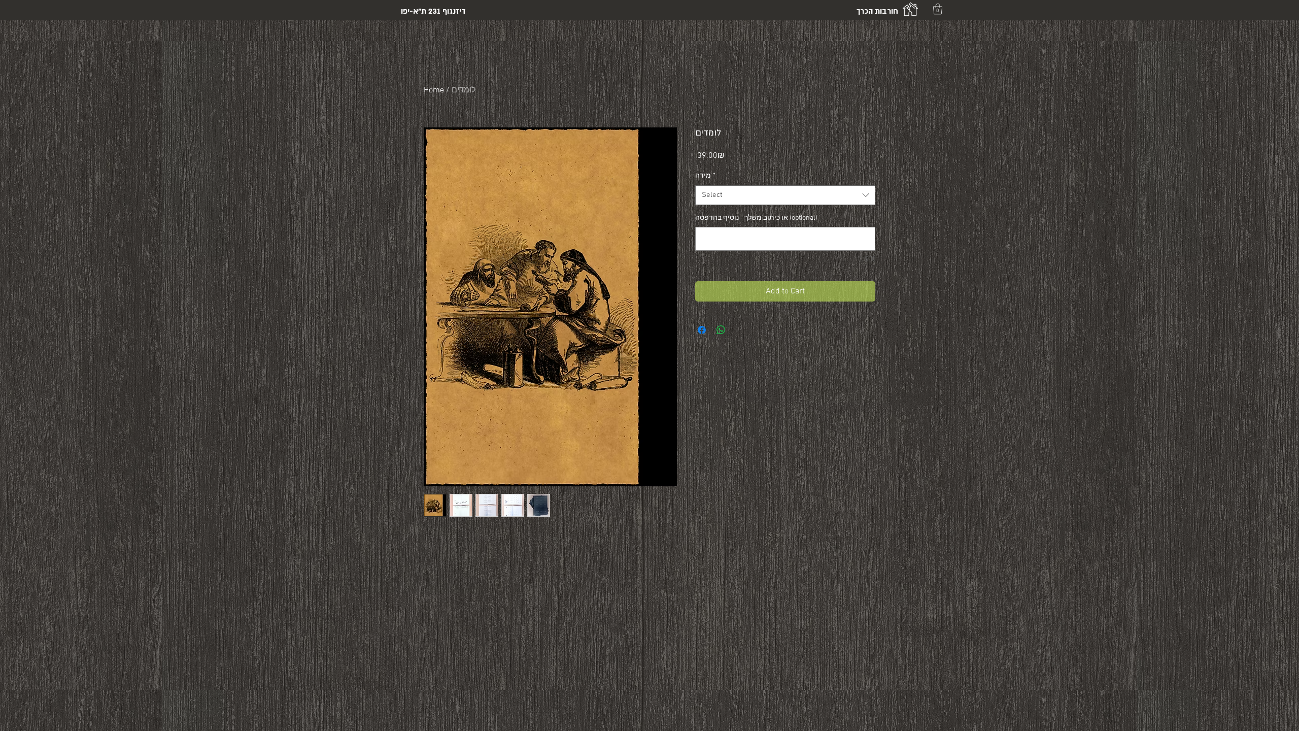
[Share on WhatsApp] (721, 330)
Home (434, 90)
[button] (937, 9)
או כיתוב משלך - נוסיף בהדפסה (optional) (756, 218)
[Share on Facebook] (702, 330)
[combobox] (785, 195)
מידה (705, 176)
